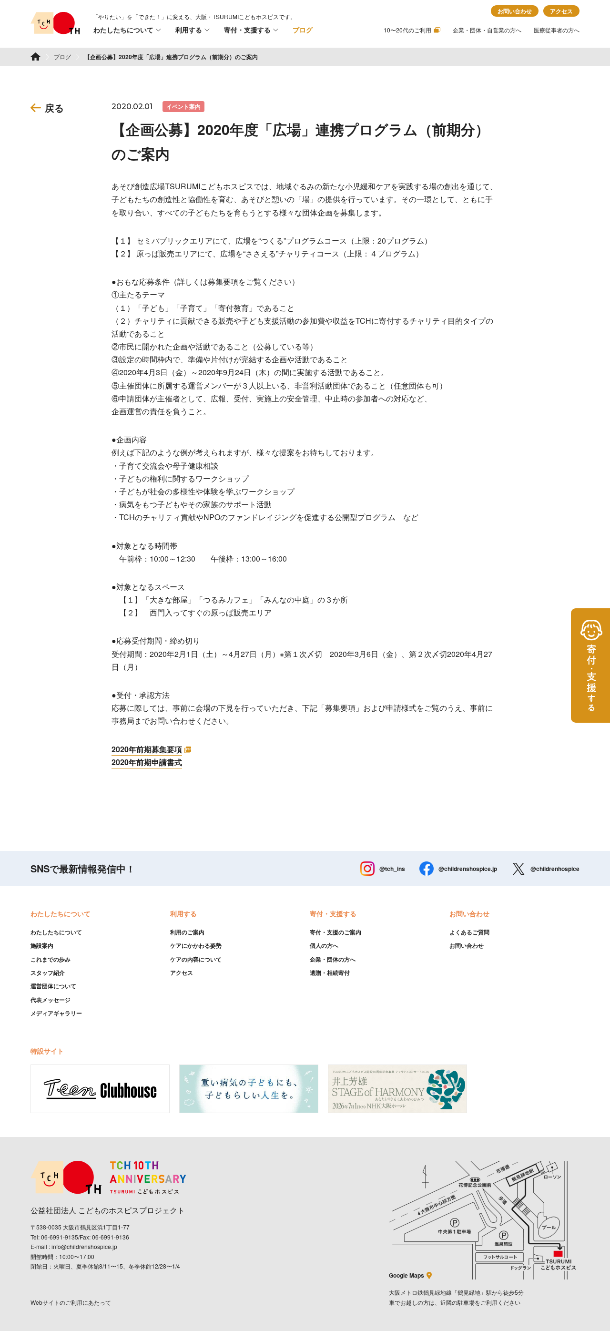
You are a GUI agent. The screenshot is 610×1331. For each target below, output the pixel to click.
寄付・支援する (247, 29)
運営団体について (53, 986)
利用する (188, 29)
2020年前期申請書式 (147, 762)
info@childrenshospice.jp (84, 1246)
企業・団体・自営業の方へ (487, 30)
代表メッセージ (50, 999)
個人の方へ (324, 945)
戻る (54, 107)
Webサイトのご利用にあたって (70, 1302)
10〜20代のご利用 (407, 30)
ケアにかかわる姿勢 (196, 945)
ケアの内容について (196, 959)
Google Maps (406, 1275)
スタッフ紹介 (47, 972)
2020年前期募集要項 (147, 749)
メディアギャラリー (56, 1013)
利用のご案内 (187, 932)
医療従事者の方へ (557, 30)
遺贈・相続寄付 (330, 972)
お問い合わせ (515, 11)
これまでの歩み (50, 959)
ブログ (303, 29)
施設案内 (41, 945)
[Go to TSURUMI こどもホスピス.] (35, 56)
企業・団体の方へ (333, 959)
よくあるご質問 (469, 932)
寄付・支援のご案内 (335, 932)
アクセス (561, 11)
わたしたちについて (123, 29)
